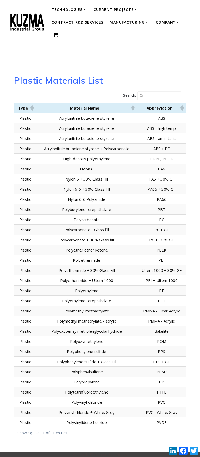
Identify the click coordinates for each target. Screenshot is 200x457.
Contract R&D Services (77, 22)
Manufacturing (127, 22)
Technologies (67, 9)
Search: (129, 95)
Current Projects (113, 9)
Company (166, 22)
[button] (31, 108)
